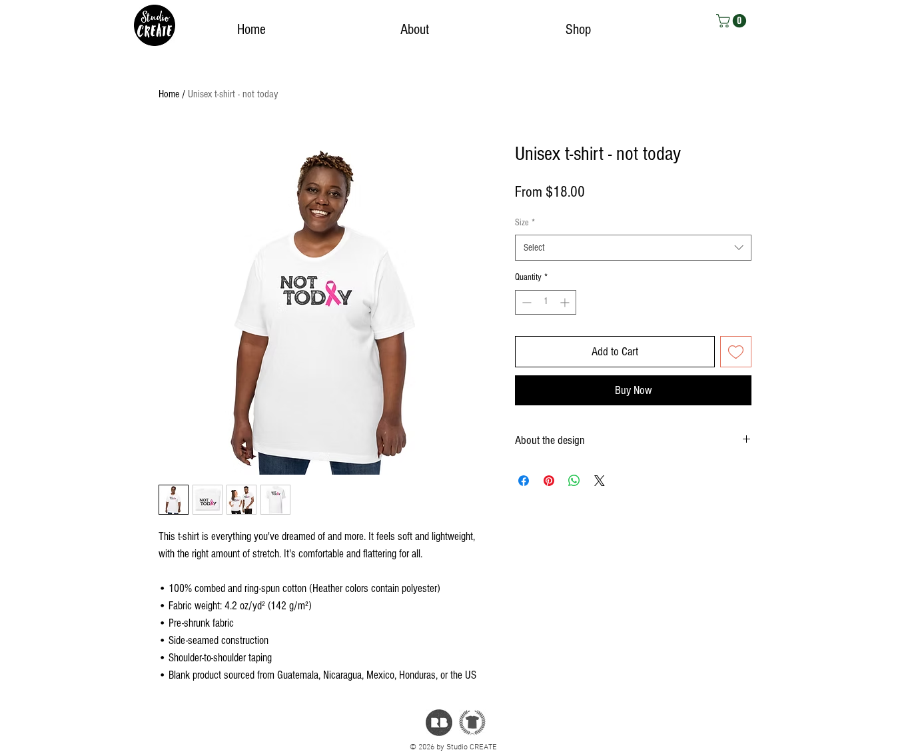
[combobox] (633, 248)
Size (525, 222)
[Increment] (566, 302)
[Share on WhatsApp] (574, 481)
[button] (732, 20)
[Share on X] (600, 481)
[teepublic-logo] (472, 722)
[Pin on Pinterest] (549, 481)
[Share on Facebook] (524, 481)
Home (169, 94)
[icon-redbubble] (439, 722)
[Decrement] (525, 302)
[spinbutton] (546, 302)
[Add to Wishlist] (735, 351)
